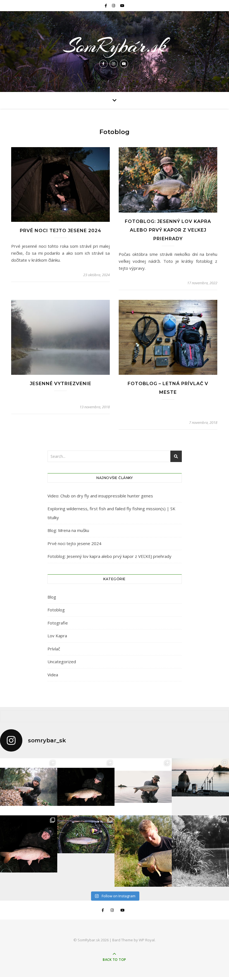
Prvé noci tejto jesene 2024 (60, 230)
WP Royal (147, 939)
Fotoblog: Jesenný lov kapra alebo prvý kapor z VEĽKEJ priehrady (168, 230)
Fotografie (57, 623)
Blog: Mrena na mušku (68, 530)
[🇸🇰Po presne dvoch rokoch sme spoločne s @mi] (200, 777)
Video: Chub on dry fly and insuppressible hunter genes (100, 496)
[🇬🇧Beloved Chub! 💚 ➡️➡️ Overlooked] (28, 786)
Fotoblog (56, 610)
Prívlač (53, 649)
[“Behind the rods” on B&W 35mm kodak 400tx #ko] (200, 851)
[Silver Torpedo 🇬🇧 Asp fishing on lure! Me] (143, 786)
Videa (52, 674)
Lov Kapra (57, 635)
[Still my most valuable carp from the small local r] (143, 851)
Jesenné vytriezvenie (60, 383)
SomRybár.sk (114, 46)
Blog (51, 597)
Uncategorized (61, 661)
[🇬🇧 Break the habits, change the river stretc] (86, 786)
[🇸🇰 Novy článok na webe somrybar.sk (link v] (28, 844)
